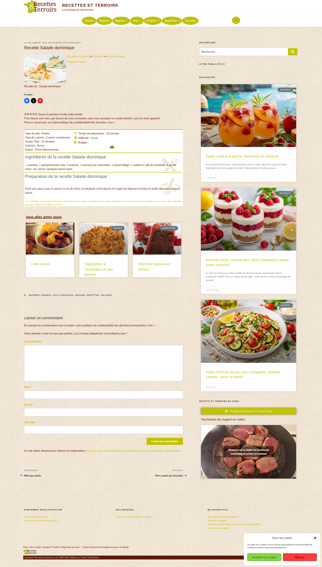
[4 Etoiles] (33, 114)
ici (115, 122)
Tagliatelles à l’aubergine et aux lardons (98, 269)
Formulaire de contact (35, 516)
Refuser (300, 557)
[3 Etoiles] (31, 114)
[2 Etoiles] (28, 114)
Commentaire (33, 341)
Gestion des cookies (218, 528)
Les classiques (116, 56)
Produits (151, 20)
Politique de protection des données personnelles (234, 524)
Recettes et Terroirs (90, 5)
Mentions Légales (217, 520)
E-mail (29, 404)
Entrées (84, 56)
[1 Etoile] (25, 114)
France (82, 61)
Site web (29, 422)
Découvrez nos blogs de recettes (133, 516)
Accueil (89, 20)
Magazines (171, 20)
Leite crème (40, 264)
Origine (71, 61)
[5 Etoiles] (36, 114)
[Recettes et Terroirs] (30, 553)
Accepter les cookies (264, 557)
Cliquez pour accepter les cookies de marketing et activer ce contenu (248, 451)
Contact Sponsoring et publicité (40, 520)
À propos (190, 20)
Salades (98, 56)
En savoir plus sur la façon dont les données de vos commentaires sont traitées (133, 450)
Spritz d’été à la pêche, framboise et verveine (242, 156)
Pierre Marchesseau (67, 43)
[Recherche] (292, 51)
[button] (315, 538)
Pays (136, 20)
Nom (28, 387)
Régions (120, 20)
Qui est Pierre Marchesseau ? (223, 516)
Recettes (104, 20)
